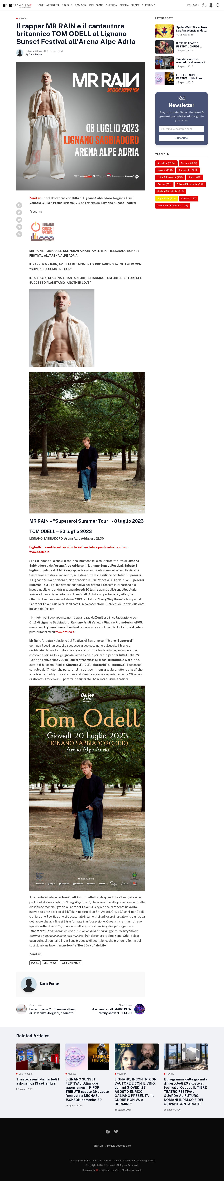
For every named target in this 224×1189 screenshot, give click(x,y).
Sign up (98, 1145)
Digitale (67, 5)
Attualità (52, 5)
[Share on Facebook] (19, 205)
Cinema (124, 5)
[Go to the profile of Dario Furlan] (19, 52)
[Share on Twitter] (19, 212)
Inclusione (96, 5)
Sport (135, 5)
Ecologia (81, 5)
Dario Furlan (35, 54)
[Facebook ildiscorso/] (108, 1131)
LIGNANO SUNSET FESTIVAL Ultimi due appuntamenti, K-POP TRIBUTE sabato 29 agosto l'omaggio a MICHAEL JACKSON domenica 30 (87, 1089)
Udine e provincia (71, 963)
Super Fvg (148, 5)
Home (40, 5)
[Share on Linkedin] (19, 227)
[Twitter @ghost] (116, 1131)
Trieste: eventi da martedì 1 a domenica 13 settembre (37, 1081)
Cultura (111, 5)
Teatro (170, 1074)
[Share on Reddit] (19, 220)
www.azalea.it (64, 632)
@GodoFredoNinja (111, 1170)
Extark (138, 1170)
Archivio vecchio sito (118, 1145)
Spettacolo (50, 963)
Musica (23, 18)
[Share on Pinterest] (19, 234)
